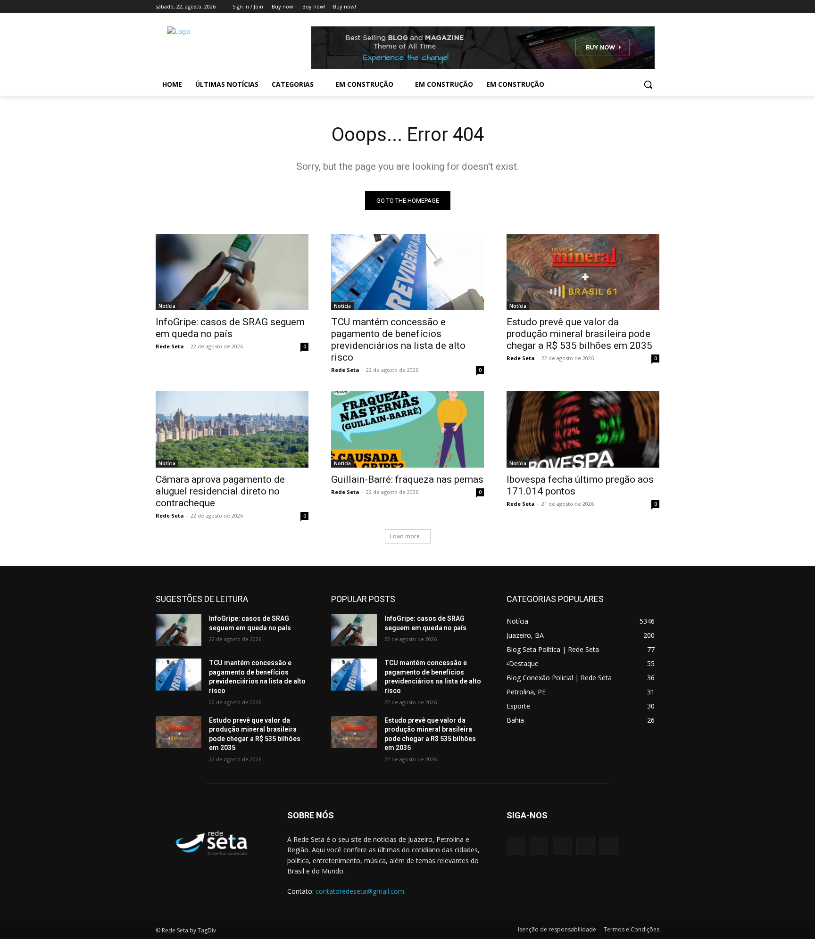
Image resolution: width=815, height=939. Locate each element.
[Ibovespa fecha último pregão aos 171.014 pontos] (583, 429)
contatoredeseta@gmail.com (360, 891)
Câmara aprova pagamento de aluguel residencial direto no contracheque (220, 491)
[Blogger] (516, 846)
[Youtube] (654, 6)
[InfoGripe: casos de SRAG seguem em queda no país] (232, 272)
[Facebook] (601, 6)
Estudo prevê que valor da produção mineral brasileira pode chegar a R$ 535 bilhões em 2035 (579, 333)
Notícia (166, 306)
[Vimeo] (640, 6)
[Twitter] (628, 6)
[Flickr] (562, 846)
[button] (648, 84)
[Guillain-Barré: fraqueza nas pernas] (407, 429)
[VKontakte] (608, 846)
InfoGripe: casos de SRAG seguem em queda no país (230, 327)
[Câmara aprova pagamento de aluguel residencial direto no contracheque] (232, 429)
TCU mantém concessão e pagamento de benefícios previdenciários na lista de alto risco (398, 339)
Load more (405, 536)
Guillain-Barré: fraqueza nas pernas (407, 479)
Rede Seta (170, 346)
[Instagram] (614, 6)
